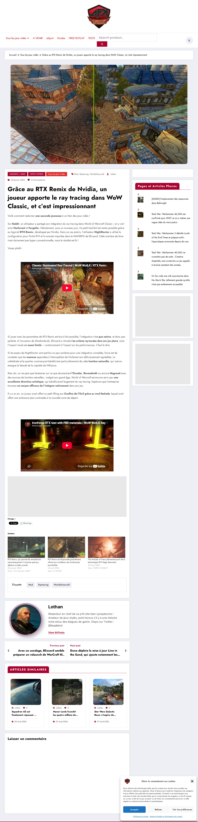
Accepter (134, 809)
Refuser (158, 809)
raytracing (84, 174)
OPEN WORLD (36, 174)
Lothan (113, 174)
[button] (192, 781)
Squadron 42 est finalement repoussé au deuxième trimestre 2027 (24, 713)
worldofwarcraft (97, 174)
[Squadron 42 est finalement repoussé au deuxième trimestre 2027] (26, 691)
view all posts (56, 632)
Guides (61, 38)
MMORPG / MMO (17, 174)
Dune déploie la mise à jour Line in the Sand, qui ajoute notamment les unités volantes (93, 653)
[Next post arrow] (126, 651)
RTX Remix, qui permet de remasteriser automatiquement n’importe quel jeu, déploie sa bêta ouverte (24, 562)
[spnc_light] (189, 40)
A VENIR (38, 38)
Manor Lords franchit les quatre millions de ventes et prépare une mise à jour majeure (65, 713)
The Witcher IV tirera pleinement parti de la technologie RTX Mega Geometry (106, 561)
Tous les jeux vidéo (16, 38)
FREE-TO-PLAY (77, 38)
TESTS (91, 38)
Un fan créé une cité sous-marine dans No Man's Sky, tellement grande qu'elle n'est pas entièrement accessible (171, 280)
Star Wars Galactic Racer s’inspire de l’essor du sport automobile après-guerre (104, 713)
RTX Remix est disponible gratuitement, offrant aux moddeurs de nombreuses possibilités (64, 562)
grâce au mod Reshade (97, 394)
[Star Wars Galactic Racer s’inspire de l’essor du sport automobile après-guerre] (108, 691)
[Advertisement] (67, 496)
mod (76, 174)
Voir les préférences (182, 809)
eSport (49, 38)
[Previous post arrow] (9, 651)
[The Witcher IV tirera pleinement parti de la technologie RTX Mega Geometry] (106, 547)
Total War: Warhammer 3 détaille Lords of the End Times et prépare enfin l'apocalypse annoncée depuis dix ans (170, 237)
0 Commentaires (38, 179)
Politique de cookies (140, 816)
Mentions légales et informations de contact (166, 816)
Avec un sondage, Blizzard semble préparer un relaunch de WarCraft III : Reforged (38, 653)
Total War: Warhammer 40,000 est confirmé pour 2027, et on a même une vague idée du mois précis (171, 218)
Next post (75, 645)
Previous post (57, 645)
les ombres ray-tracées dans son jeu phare (95, 341)
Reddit (15, 224)
